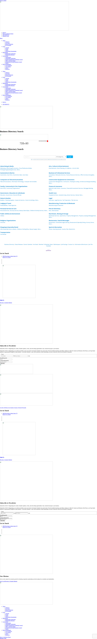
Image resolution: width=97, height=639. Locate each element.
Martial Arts (72, 229)
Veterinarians (55, 210)
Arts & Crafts (75, 168)
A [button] (33, 159)
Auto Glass (25, 175)
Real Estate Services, (54, 215)
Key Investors (8, 45)
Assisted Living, (63, 195)
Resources (7, 69)
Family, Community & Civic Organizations (13, 186)
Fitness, (51, 229)
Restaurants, (52, 222)
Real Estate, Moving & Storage (58, 214)
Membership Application (10, 53)
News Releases (19, 244)
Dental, (77, 195)
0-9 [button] (31, 159)
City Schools (8, 66)
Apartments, (63, 215)
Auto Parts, (10, 175)
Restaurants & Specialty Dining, (78, 222)
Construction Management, (56, 181)
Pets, (50, 210)
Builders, (2, 200)
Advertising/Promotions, (12, 168)
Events (6, 48)
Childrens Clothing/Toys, (23, 229)
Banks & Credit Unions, (55, 188)
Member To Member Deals (46, 244)
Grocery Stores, (90, 222)
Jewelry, (14, 229)
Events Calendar (28, 244)
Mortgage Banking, (88, 188)
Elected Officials (17, 195)
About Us (7, 41)
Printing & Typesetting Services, (8, 169)
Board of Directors (9, 44)
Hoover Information (7, 64)
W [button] (61, 159)
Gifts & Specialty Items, (6, 229)
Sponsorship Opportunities (10, 51)
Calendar (7, 47)
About (4, 40)
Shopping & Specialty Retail (9, 227)
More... (19, 169)
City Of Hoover (8, 65)
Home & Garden (5, 198)
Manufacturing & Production (56, 205)
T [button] (57, 159)
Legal (50, 198)
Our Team (7, 43)
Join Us (2, 300)
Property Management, (72, 215)
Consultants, (52, 175)
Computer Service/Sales (30, 181)
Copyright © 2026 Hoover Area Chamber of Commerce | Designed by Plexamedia (13, 407)
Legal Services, (58, 200)
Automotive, (3, 175)
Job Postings (64, 244)
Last (29, 355)
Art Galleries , (68, 168)
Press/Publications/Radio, (25, 168)
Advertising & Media (7, 166)
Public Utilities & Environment (10, 214)
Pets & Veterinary (54, 209)
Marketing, (3, 168)
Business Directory (9, 244)
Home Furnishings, (30, 200)
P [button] (52, 159)
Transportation (5, 232)
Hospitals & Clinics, (53, 195)
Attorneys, (51, 200)
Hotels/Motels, (4, 205)
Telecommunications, (5, 181)
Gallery (6, 50)
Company (4, 360)
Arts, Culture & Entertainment (59, 166)
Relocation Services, (61, 175)
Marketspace (57, 244)
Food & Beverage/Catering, (63, 222)
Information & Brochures (81, 244)
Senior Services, (71, 195)
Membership (5, 52)
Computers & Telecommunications (11, 180)
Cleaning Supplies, (9, 200)
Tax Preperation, (66, 200)
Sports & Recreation (55, 227)
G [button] (41, 159)
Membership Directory (10, 54)
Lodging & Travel (5, 203)
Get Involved (5, 56)
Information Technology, (18, 181)
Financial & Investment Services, (75, 188)
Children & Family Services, (37, 210)
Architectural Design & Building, (88, 181)
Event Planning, (61, 168)
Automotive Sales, (17, 175)
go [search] (70, 157)
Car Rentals (3, 234)
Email (3, 358)
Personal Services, (5, 210)
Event (4, 46)
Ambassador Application (10, 58)
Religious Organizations (8, 220)
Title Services (74, 200)
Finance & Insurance (55, 186)
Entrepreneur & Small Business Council (13, 62)
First (14, 355)
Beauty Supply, (33, 229)
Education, (3, 195)
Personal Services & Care (8, 209)
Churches (2, 222)
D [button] (37, 159)
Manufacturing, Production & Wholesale (62, 203)
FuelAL (7, 63)
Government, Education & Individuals (12, 193)
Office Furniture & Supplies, (87, 175)
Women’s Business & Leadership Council (14, 59)
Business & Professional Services (59, 173)
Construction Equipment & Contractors (61, 180)
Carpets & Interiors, (20, 200)
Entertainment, (53, 168)
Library (6, 67)
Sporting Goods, (57, 229)
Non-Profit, (3, 188)
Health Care (53, 193)
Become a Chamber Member (6, 302)
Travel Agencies (12, 205)
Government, (9, 195)
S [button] (56, 159)
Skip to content (3, 0)
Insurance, (63, 188)
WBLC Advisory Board (10, 60)
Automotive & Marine (7, 173)
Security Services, (14, 210)
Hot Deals (35, 244)
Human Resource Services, (73, 175)
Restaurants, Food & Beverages (59, 220)
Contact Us (71, 244)
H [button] (42, 159)
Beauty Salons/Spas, (24, 210)
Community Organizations (13, 188)
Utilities (2, 215)
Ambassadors (8, 57)
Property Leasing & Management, (87, 215)
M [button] (48, 159)
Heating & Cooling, (74, 181)
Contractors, (66, 181)
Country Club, (65, 229)
